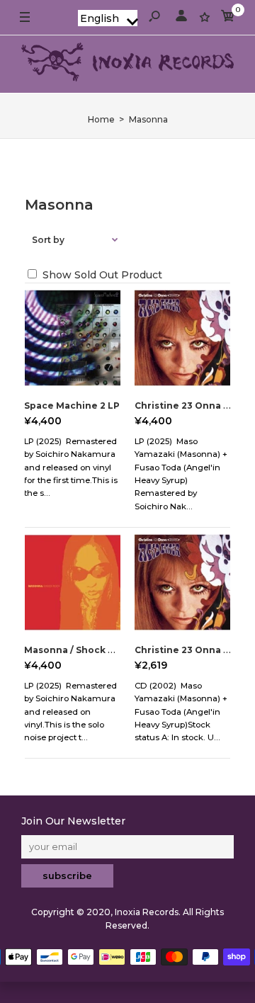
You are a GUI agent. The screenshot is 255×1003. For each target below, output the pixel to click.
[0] (228, 18)
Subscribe (67, 875)
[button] (107, 18)
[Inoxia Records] (127, 64)
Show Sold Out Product (101, 274)
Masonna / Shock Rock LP (85, 650)
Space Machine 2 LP (72, 405)
